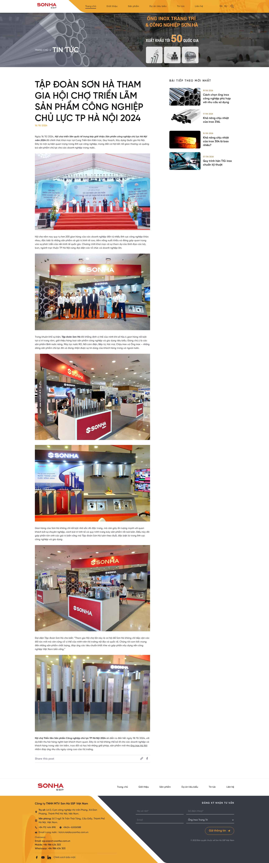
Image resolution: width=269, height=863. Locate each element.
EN (221, 6)
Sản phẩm (133, 6)
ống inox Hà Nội (138, 746)
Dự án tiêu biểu (158, 6)
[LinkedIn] (49, 857)
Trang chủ (90, 6)
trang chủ (41, 50)
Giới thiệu (112, 6)
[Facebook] (37, 857)
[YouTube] (43, 857)
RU (225, 6)
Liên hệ (199, 6)
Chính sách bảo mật (65, 857)
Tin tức (181, 6)
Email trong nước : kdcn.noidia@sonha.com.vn (63, 832)
